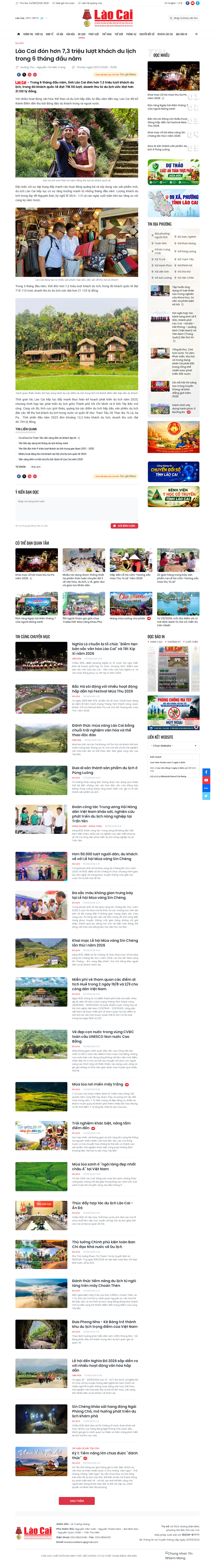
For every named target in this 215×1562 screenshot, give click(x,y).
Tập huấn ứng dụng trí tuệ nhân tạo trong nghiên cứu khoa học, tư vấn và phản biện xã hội (183, 295)
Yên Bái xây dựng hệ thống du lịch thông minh (43, 443)
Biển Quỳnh (155, 757)
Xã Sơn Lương (163, 278)
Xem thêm (77, 1501)
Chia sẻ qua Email (35, 75)
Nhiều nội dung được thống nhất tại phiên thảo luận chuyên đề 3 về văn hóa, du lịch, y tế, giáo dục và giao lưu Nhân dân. (84, 580)
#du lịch (36, 466)
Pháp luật (94, 34)
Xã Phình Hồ (185, 265)
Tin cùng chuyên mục (32, 636)
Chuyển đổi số (146, 34)
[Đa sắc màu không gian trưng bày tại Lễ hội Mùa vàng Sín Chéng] (41, 905)
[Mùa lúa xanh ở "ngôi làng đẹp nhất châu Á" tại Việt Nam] (41, 1176)
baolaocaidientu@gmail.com (81, 1542)
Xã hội (60, 34)
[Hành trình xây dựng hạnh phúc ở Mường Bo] (160, 408)
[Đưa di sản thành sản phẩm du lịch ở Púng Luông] (41, 780)
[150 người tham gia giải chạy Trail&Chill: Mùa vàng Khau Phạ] (84, 603)
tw (206, 796)
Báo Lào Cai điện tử (107, 18)
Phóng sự (131, 34)
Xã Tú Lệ (160, 259)
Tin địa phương (159, 224)
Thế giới (119, 34)
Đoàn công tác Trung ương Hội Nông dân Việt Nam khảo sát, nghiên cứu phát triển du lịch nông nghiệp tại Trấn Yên (104, 814)
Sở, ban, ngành (187, 237)
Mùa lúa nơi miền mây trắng (98, 1084)
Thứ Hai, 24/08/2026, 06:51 (34, 3)
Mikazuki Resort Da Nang (173, 776)
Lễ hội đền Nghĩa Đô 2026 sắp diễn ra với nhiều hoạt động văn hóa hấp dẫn (105, 1366)
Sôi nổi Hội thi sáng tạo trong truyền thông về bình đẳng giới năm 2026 (184, 389)
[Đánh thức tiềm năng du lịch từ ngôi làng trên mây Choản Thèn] (41, 1293)
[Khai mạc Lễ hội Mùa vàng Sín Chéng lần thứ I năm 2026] (41, 953)
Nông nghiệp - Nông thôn (87, 826)
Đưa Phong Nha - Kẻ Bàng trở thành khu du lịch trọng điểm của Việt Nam (105, 1324)
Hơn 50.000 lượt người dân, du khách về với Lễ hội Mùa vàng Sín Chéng (105, 856)
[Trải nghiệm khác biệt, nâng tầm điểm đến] (41, 1135)
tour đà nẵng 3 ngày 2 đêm (170, 768)
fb (188, 3)
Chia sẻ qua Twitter (24, 75)
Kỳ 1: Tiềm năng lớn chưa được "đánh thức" (105, 1453)
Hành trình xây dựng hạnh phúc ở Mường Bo (183, 408)
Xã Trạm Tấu (186, 259)
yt (193, 3)
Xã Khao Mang (187, 243)
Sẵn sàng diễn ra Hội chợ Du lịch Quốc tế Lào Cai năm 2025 (51, 459)
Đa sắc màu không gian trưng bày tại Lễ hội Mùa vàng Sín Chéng (102, 895)
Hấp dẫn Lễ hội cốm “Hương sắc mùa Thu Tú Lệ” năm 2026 (130, 576)
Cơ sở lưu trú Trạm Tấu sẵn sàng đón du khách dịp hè (48, 437)
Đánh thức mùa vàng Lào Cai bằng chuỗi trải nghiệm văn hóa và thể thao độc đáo (103, 730)
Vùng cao (156, 641)
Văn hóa (70, 34)
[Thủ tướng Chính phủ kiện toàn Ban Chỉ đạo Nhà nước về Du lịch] (41, 1254)
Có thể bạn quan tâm (32, 543)
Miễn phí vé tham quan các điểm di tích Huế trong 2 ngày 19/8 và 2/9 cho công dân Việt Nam (105, 984)
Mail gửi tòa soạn (65, 3)
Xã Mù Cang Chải (162, 251)
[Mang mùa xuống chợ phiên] (131, 603)
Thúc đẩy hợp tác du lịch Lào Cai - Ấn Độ (102, 1205)
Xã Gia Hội (184, 271)
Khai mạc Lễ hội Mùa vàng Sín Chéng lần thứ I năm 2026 (166, 134)
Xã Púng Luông (187, 251)
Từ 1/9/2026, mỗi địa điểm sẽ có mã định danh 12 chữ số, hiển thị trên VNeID (177, 622)
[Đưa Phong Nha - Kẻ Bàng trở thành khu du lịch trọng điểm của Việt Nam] (41, 1334)
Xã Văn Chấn (186, 278)
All (196, 34)
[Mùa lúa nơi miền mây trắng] (41, 1096)
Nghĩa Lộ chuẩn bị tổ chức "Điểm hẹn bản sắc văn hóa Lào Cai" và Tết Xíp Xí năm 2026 (105, 649)
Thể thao (107, 34)
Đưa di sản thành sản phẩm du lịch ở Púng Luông (167, 147)
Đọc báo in (181, 34)
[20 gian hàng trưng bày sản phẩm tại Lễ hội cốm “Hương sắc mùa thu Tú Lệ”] (178, 560)
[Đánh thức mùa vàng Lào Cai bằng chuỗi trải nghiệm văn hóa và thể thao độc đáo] (41, 738)
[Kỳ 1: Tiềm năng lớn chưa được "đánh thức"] (41, 1461)
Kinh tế (49, 34)
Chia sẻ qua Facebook (19, 75)
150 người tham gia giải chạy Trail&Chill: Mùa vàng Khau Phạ (82, 620)
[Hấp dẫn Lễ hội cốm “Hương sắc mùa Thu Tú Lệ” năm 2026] (131, 560)
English (172, 3)
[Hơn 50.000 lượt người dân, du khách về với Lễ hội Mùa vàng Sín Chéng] (41, 866)
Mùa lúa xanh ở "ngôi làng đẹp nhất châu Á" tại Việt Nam (104, 1167)
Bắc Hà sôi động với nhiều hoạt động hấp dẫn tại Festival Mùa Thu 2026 (167, 122)
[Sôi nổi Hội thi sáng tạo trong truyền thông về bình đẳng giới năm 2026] (160, 386)
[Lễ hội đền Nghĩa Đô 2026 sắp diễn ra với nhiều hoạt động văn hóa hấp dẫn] (41, 1373)
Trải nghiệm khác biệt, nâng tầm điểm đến (101, 1125)
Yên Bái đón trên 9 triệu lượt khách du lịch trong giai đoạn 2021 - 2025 (56, 448)
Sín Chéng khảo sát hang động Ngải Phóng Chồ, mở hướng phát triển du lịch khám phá (104, 1411)
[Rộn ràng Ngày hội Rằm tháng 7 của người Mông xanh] (36, 603)
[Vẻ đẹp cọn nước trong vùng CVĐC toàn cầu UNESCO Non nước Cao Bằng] (41, 1044)
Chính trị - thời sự (33, 34)
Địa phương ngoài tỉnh (162, 235)
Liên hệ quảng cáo (92, 3)
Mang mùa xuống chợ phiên (128, 618)
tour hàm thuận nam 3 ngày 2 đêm (167, 762)
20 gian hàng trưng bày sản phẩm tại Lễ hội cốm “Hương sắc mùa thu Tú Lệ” (178, 578)
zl (198, 3)
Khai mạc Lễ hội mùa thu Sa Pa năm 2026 (167, 96)
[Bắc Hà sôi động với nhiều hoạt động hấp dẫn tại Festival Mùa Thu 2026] (41, 699)
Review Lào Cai (165, 34)
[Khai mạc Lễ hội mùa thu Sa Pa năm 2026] (174, 76)
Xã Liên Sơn (162, 271)
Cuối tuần (192, 641)
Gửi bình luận (126, 525)
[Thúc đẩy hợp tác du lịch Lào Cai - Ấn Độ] (41, 1215)
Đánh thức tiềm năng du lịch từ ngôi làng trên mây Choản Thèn (104, 1283)
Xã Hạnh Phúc (163, 265)
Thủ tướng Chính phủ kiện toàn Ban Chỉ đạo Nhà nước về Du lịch (103, 1244)
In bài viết (29, 75)
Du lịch (81, 34)
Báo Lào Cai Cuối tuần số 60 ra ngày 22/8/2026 (172, 680)
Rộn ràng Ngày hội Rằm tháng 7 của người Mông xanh (168, 107)
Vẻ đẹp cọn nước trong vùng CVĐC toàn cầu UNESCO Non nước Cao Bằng (103, 1037)
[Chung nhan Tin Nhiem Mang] (182, 1556)
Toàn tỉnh (161, 243)
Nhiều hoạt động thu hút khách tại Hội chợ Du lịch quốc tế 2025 (52, 454)
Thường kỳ (174, 641)
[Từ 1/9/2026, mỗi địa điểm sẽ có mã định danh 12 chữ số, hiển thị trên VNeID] (178, 603)
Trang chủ (18, 34)
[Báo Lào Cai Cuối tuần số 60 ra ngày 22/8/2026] (173, 668)
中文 (180, 3)
